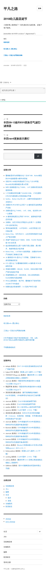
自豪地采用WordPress (18, 569)
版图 (7, 492)
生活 (25, 65)
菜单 (39, 8)
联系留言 (9, 506)
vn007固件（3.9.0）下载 (27, 410)
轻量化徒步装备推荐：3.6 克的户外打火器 (21, 286)
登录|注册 (7, 562)
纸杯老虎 (6, 42)
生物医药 (9, 503)
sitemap (8, 518)
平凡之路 (11, 8)
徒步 (9, 498)
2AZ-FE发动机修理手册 (27, 401)
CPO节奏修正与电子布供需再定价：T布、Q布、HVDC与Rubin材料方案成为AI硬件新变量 (21, 339)
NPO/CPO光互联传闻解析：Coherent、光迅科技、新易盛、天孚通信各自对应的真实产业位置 (24, 416)
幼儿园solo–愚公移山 (10, 49)
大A (7, 489)
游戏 (9, 501)
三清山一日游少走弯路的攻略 (13, 55)
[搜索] (38, 156)
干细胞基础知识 (9, 347)
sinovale (6, 65)
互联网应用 (10, 486)
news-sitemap (10, 521)
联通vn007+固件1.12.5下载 (31, 372)
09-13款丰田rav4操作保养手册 (29, 407)
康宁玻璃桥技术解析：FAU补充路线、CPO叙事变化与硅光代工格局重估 (23, 395)
